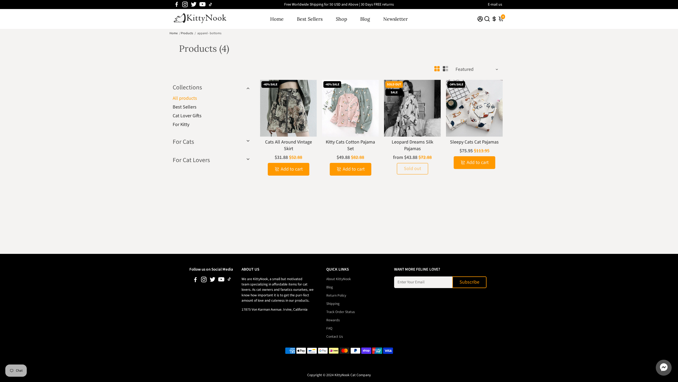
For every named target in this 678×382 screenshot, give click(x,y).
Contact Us (334, 336)
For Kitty (181, 124)
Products (187, 33)
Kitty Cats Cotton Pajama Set (350, 145)
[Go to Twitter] (193, 4)
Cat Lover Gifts (187, 115)
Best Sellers (310, 19)
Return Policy (336, 295)
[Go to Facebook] (177, 4)
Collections (187, 87)
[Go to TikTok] (210, 4)
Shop (341, 19)
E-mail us (495, 4)
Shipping (333, 303)
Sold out (412, 168)
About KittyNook (338, 278)
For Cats (183, 141)
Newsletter (395, 19)
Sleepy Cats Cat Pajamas (474, 142)
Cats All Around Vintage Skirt (288, 145)
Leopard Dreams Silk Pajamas (412, 145)
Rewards (333, 320)
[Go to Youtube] (202, 4)
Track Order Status (340, 311)
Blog (365, 19)
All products (185, 98)
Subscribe (469, 282)
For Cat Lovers (191, 160)
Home (277, 19)
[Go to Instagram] (185, 4)
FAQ (329, 328)
